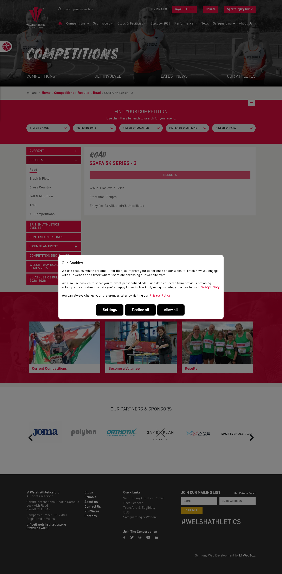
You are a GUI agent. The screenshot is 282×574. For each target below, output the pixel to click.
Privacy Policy (208, 287)
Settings (110, 310)
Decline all (140, 310)
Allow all (171, 310)
